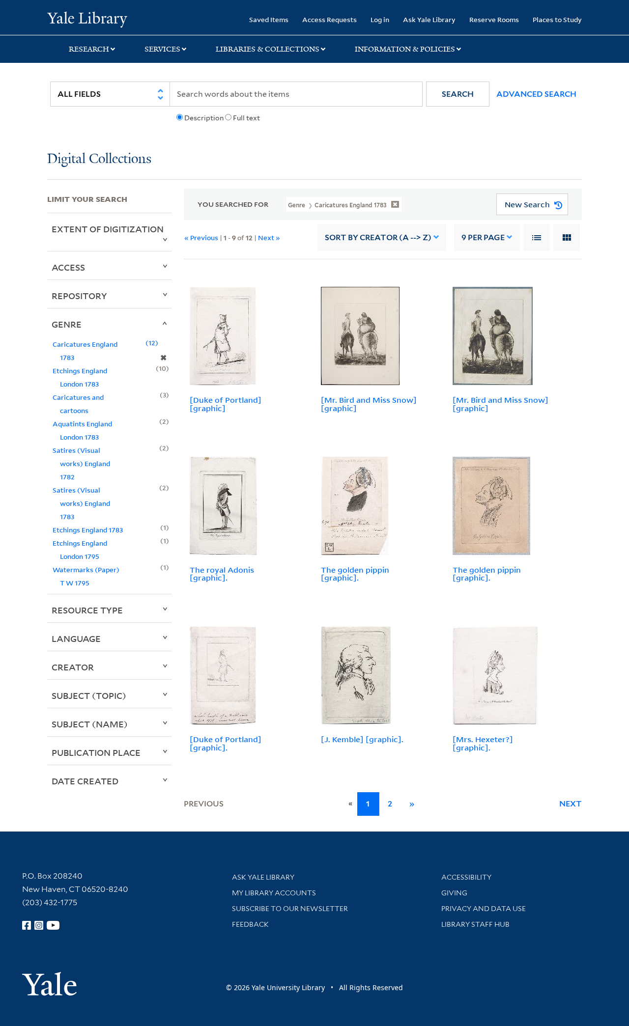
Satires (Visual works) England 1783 (81, 503)
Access (68, 267)
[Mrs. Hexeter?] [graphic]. (483, 743)
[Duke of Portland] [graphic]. (225, 743)
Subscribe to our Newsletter (290, 909)
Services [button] (162, 49)
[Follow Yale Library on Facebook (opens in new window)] (26, 925)
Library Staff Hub (475, 924)
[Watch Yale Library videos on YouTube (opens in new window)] (53, 925)
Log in (380, 19)
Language (76, 638)
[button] (457, 94)
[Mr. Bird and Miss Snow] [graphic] (369, 404)
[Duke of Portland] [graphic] (225, 404)
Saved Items (268, 19)
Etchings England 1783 (88, 529)
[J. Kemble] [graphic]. (362, 739)
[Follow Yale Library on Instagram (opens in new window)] (38, 925)
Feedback (250, 924)
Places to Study (557, 19)
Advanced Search (536, 94)
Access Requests (329, 19)
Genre (67, 324)
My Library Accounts (274, 893)
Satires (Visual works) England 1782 (81, 463)
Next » (269, 237)
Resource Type (87, 610)
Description (204, 118)
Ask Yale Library (429, 19)
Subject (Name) (90, 724)
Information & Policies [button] (405, 49)
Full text (246, 118)
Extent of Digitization (108, 229)
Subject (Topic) (89, 695)
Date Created (85, 781)
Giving (454, 893)
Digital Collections (99, 159)
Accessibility (466, 877)
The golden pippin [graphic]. (355, 574)
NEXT (570, 803)
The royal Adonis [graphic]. (222, 574)
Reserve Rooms (494, 19)
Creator (73, 667)
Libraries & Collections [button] (267, 49)
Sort (378, 237)
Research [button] (89, 49)
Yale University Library (87, 18)
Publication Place (96, 752)
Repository (79, 296)
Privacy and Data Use (483, 909)
